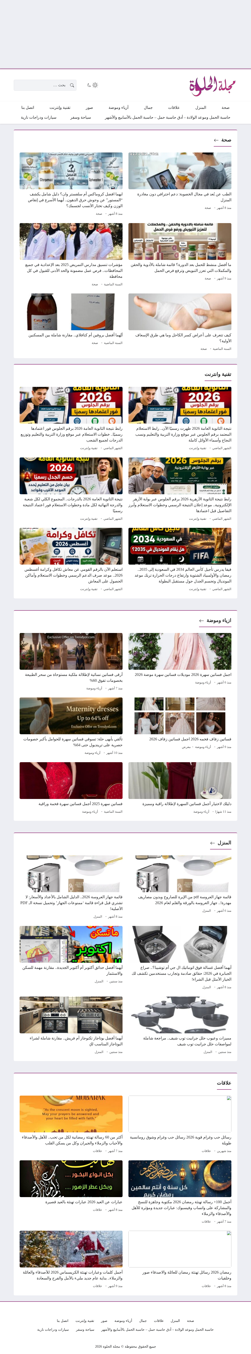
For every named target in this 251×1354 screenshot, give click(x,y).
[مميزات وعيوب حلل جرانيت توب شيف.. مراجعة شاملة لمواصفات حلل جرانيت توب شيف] (179, 1026)
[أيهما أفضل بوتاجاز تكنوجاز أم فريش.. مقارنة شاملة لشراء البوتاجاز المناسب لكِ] (71, 1026)
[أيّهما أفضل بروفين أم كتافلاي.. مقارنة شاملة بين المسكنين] (71, 322)
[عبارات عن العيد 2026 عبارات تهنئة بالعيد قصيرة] (71, 1192)
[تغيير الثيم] (92, 85)
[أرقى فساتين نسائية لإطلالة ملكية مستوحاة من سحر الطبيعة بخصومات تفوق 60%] (71, 662)
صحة (226, 139)
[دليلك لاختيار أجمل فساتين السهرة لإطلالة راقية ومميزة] (179, 788)
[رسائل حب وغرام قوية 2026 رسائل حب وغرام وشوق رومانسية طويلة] (179, 1125)
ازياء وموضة (219, 620)
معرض (186, 747)
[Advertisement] (125, 34)
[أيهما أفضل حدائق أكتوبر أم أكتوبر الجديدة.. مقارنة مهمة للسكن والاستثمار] (71, 958)
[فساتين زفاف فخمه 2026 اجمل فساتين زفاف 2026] (179, 726)
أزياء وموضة (203, 682)
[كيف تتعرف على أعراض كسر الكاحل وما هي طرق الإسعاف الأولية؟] (179, 322)
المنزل (224, 842)
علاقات (206, 1151)
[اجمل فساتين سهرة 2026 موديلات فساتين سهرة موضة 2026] (179, 662)
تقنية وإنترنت (197, 448)
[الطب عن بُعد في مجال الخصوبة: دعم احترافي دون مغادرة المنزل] (179, 184)
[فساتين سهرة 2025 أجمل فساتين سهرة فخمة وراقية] (71, 788)
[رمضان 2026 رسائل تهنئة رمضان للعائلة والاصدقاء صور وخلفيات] (179, 1260)
